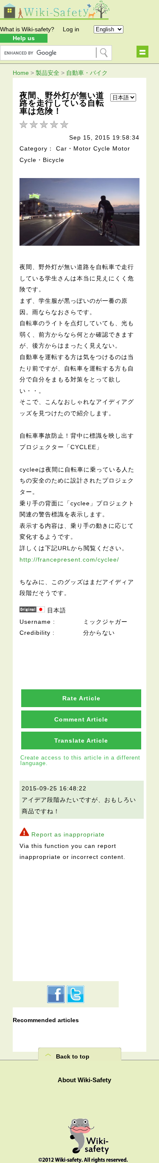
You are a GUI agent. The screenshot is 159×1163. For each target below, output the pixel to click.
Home (21, 72)
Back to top (72, 1056)
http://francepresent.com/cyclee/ (69, 559)
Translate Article (81, 740)
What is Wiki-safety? (27, 29)
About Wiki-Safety (84, 1079)
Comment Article (81, 719)
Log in (71, 29)
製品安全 (47, 72)
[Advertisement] (66, 920)
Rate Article (81, 698)
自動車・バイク (87, 72)
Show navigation (142, 52)
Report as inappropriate (68, 834)
